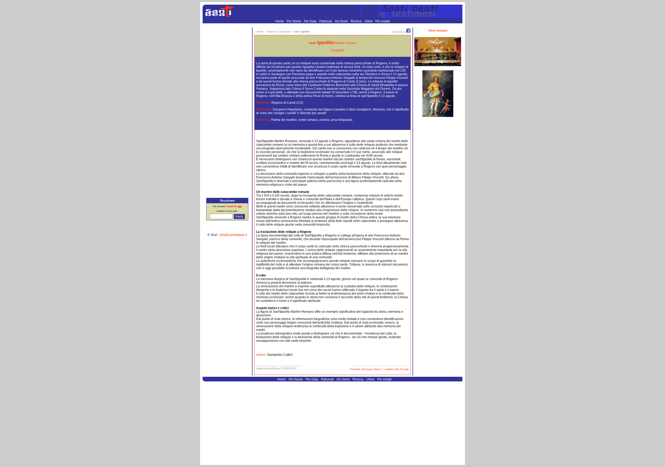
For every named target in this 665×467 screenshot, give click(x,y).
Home (280, 21)
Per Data (310, 21)
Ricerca (356, 21)
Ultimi (368, 21)
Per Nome (294, 21)
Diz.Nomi (342, 21)
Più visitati (382, 21)
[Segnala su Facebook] (408, 31)
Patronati (326, 21)
